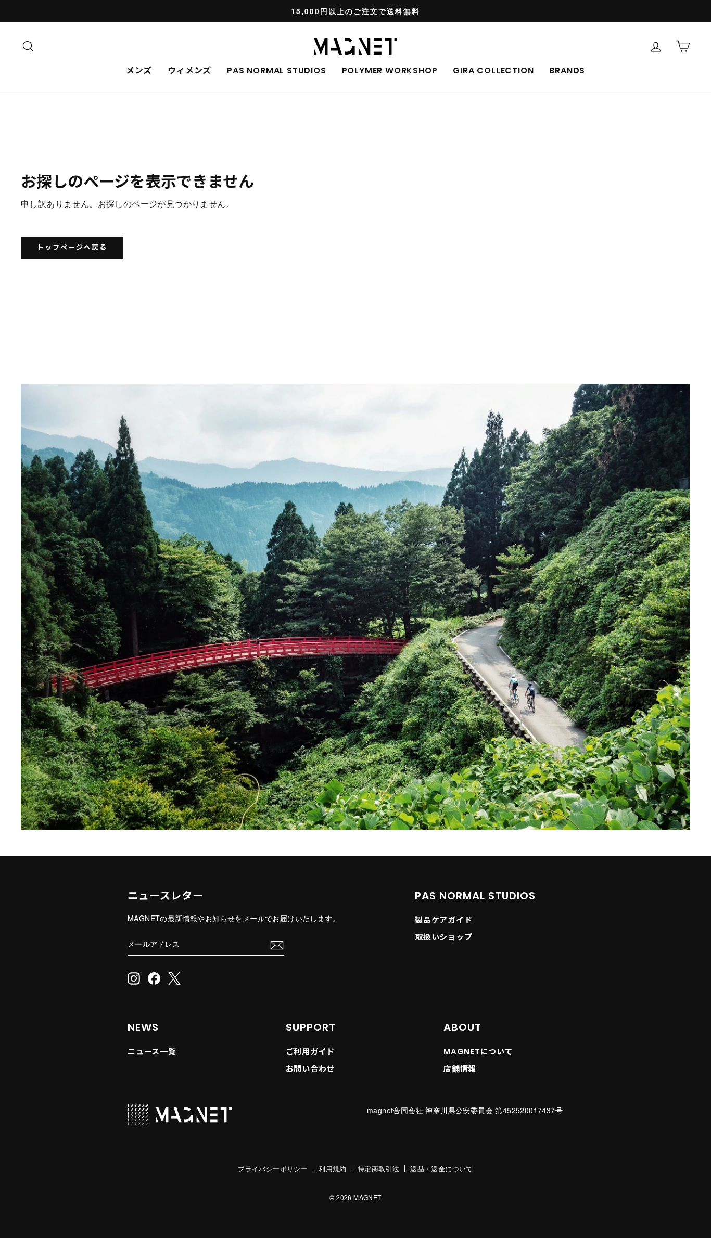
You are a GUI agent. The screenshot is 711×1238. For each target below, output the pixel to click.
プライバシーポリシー (273, 1168)
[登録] (277, 944)
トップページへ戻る (72, 247)
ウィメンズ (189, 70)
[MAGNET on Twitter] (174, 978)
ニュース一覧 (152, 1051)
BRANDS (567, 70)
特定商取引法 (378, 1168)
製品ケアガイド (443, 919)
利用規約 (333, 1168)
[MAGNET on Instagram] (134, 978)
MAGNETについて (478, 1051)
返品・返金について (441, 1168)
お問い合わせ (310, 1068)
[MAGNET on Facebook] (154, 978)
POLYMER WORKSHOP (390, 70)
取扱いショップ (443, 937)
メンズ (139, 70)
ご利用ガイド (310, 1051)
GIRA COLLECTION (493, 70)
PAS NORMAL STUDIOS (276, 70)
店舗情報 (459, 1068)
